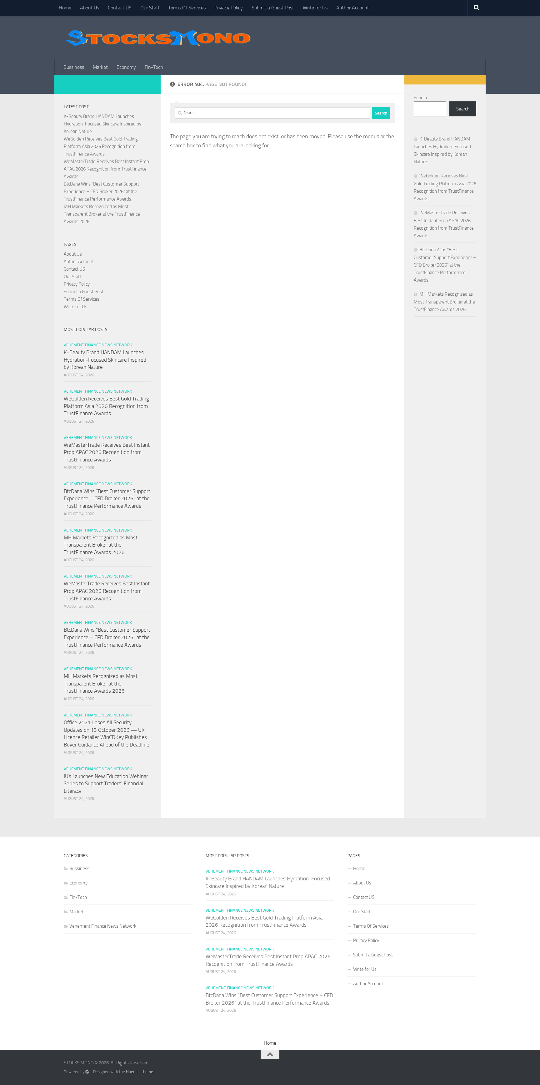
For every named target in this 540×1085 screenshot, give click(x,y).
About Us (89, 8)
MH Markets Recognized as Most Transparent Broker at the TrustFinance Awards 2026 (102, 214)
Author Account (352, 8)
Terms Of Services (187, 8)
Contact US (120, 8)
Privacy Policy (228, 8)
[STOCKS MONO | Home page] (157, 37)
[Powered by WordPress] (87, 1072)
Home (65, 8)
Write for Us (315, 8)
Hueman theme (139, 1071)
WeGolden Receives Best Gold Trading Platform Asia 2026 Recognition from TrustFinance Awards (101, 146)
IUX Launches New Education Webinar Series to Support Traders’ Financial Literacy (106, 783)
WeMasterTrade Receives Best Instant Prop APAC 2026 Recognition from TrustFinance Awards (106, 169)
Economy (126, 67)
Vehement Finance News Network (98, 345)
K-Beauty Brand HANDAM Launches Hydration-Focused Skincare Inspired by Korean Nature (102, 124)
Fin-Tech (154, 67)
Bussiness (73, 67)
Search (420, 97)
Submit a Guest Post (273, 8)
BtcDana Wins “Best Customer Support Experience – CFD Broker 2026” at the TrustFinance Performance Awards (101, 191)
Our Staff (149, 8)
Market (100, 67)
